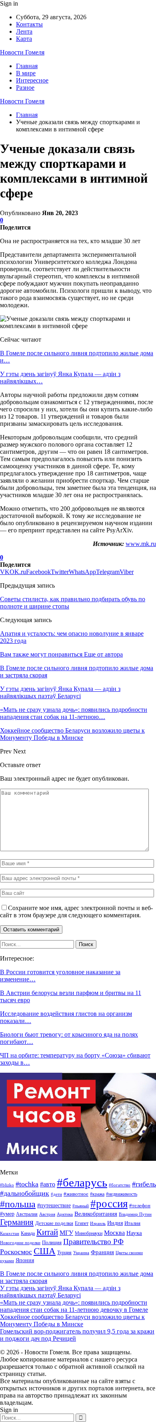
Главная (27, 65)
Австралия (27, 1214)
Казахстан (9, 1233)
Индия (115, 1223)
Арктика (65, 1214)
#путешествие (54, 1205)
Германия (17, 1222)
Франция (102, 1252)
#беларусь (82, 1182)
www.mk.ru (141, 543)
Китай (47, 1232)
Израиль (98, 1223)
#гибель (144, 1184)
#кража (97, 1194)
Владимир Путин (135, 1214)
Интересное (32, 80)
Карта (24, 38)
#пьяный (80, 1205)
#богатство (119, 1184)
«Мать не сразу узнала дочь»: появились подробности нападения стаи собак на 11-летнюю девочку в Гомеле (74, 1306)
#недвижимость (121, 1194)
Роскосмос (16, 1252)
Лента (24, 31)
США (45, 1251)
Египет (81, 1223)
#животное (76, 1194)
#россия (109, 1204)
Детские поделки (54, 1223)
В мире (26, 73)
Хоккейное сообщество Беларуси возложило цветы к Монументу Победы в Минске (72, 1320)
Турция (64, 1252)
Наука (134, 1232)
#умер (7, 1214)
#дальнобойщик (24, 1193)
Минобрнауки (88, 1233)
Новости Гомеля (22, 52)
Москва (114, 1232)
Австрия (47, 1214)
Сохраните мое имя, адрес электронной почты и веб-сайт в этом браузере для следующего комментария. (76, 911)
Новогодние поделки (20, 1243)
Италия (132, 1223)
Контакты (29, 24)
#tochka (27, 1184)
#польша (18, 1204)
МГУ (66, 1232)
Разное (25, 87)
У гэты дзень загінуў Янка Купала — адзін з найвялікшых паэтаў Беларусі (60, 1292)
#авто (47, 1184)
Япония (25, 1260)
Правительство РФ (93, 1241)
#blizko (7, 1184)
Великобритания (95, 1213)
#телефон (139, 1205)
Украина (81, 1252)
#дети (56, 1194)
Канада (28, 1233)
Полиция (52, 1242)
